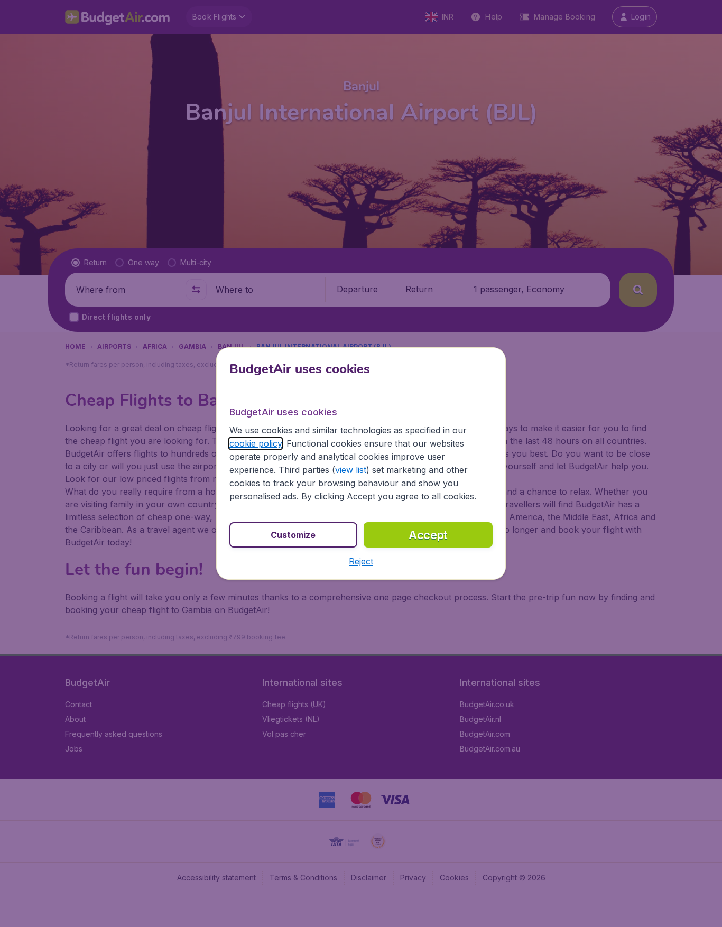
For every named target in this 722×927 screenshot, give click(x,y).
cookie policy (255, 443)
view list (350, 470)
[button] (361, 561)
